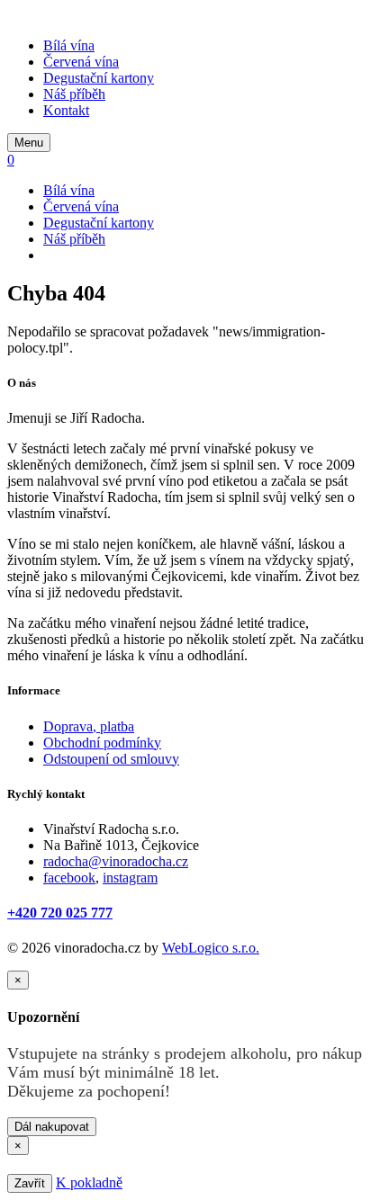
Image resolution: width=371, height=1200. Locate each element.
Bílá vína (69, 45)
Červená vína (81, 61)
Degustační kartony (98, 77)
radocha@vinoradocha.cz (115, 861)
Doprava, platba (88, 726)
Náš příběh (74, 94)
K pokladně (89, 1182)
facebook (69, 877)
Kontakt (66, 110)
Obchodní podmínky (102, 742)
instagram (130, 877)
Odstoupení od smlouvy (111, 758)
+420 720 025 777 (60, 912)
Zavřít (29, 1183)
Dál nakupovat (51, 1126)
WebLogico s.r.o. (210, 947)
